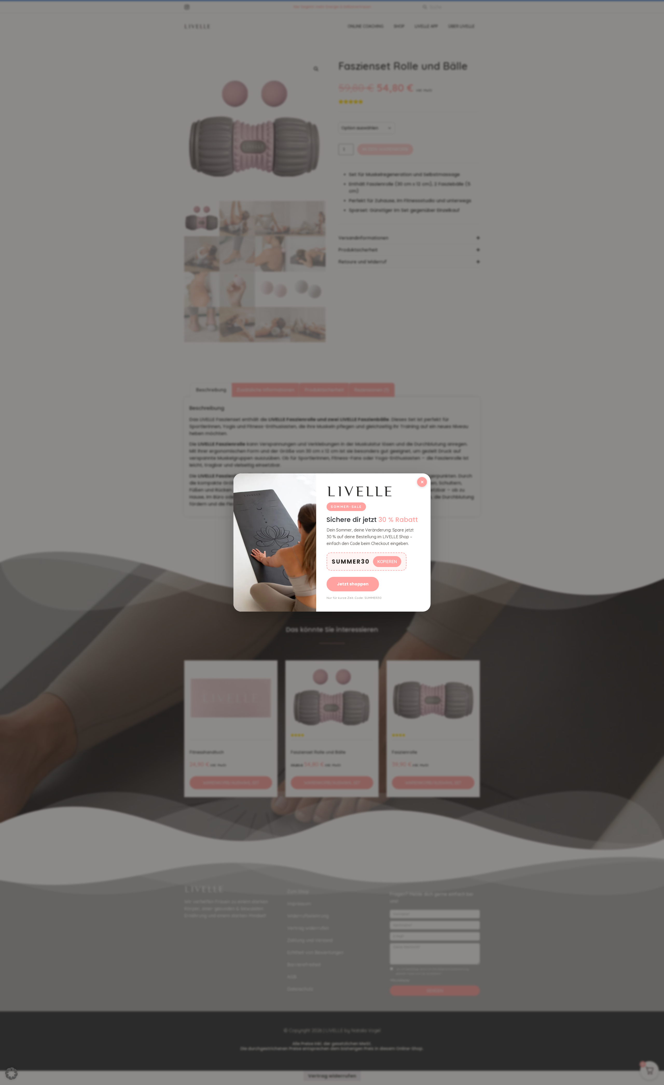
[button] (11, 1073)
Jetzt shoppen (353, 584)
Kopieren (387, 561)
